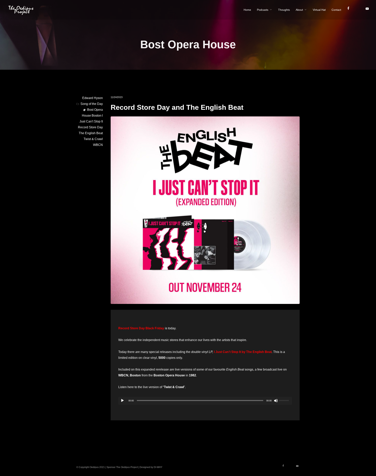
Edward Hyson (92, 98)
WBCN (98, 144)
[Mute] (276, 401)
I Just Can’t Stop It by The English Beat (243, 352)
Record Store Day (90, 127)
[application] (205, 401)
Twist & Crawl (93, 139)
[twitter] (359, 10)
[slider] (284, 400)
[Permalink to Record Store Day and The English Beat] (205, 301)
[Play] (122, 401)
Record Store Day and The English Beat (177, 107)
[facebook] (350, 10)
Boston (96, 115)
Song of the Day (91, 103)
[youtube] (367, 10)
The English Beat (91, 133)
